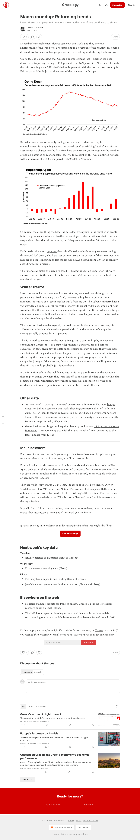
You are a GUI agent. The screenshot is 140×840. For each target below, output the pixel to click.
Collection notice (90, 820)
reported (52, 251)
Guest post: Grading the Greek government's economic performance (54, 756)
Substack (56, 834)
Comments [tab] (27, 672)
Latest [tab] (30, 706)
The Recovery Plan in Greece (74, 497)
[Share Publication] (106, 5)
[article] (70, 719)
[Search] (100, 5)
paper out (48, 613)
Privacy (71, 820)
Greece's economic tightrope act (40, 714)
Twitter (99, 630)
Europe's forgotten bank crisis (39, 733)
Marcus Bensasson (35, 28)
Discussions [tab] (41, 706)
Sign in (131, 5)
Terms (78, 820)
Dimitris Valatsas (40, 768)
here (64, 474)
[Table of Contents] (3, 420)
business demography (49, 325)
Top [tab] (23, 706)
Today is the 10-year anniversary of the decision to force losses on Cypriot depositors (55, 738)
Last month (26, 151)
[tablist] (32, 672)
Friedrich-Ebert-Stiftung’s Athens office (75, 493)
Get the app (83, 827)
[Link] (16, 287)
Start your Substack (62, 827)
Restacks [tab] (38, 672)
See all (25, 779)
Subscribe (117, 5)
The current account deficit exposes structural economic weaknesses (52, 718)
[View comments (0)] (32, 37)
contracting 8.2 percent (33, 345)
